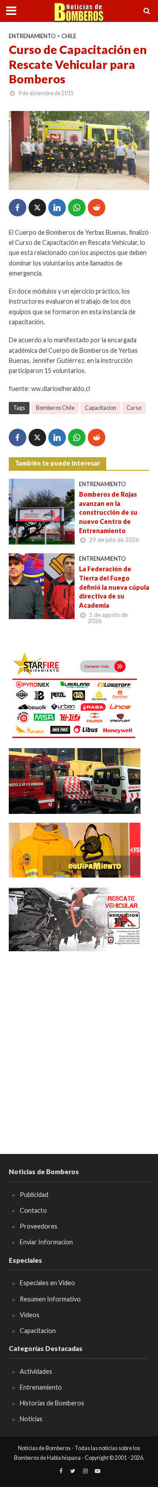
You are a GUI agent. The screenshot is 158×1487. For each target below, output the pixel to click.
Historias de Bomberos (52, 1403)
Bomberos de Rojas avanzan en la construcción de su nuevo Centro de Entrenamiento (108, 512)
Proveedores (38, 1226)
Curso (133, 408)
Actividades (36, 1371)
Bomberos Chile (55, 408)
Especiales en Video (47, 1282)
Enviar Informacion (46, 1242)
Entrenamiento (32, 36)
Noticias (31, 1419)
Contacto (33, 1210)
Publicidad (34, 1194)
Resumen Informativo (50, 1299)
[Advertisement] (79, 1040)
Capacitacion (100, 408)
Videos (30, 1315)
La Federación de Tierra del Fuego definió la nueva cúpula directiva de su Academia (114, 587)
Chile (68, 36)
